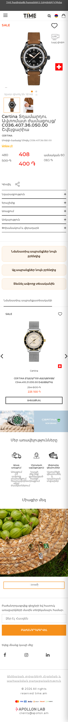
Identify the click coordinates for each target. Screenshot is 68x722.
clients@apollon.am (34, 713)
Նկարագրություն (13, 194)
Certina (7, 135)
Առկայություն (11, 219)
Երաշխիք (8, 202)
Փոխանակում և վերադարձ (20, 228)
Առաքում (8, 211)
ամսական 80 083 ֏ (54, 157)
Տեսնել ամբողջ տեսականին (34, 283)
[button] (32, 91)
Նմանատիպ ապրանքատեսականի (28, 300)
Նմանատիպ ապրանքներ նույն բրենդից (34, 254)
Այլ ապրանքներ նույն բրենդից (34, 270)
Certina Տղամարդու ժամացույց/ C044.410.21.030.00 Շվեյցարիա (34, 380)
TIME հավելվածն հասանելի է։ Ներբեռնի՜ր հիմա (34, 2)
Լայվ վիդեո (57, 42)
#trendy (34, 584)
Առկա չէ (7, 145)
